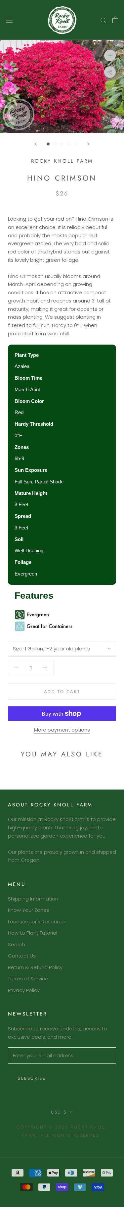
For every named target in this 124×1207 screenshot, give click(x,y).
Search (16, 944)
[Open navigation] (9, 20)
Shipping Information (33, 898)
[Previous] (36, 143)
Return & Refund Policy (35, 967)
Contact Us (22, 955)
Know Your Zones (28, 909)
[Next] (88, 143)
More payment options (62, 729)
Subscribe (32, 1078)
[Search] (103, 20)
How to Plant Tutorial (32, 932)
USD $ (59, 1112)
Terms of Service (28, 978)
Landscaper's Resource (36, 921)
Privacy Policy (24, 990)
